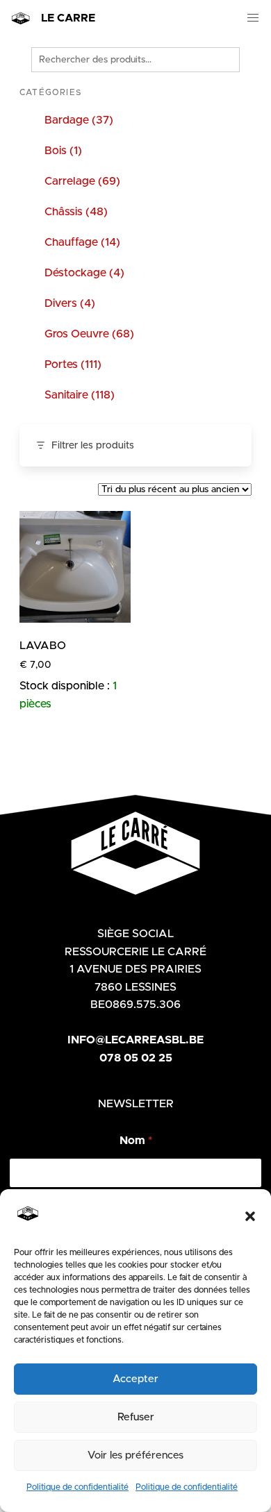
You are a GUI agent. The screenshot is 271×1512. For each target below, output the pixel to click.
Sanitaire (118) (79, 395)
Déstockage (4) (84, 272)
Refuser (135, 1417)
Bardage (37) (78, 120)
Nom (136, 1140)
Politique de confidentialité (77, 1487)
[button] (250, 1216)
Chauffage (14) (82, 242)
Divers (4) (69, 303)
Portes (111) (72, 364)
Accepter (135, 1379)
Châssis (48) (76, 211)
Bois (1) (63, 150)
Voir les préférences (135, 1455)
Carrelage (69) (82, 181)
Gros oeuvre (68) (89, 333)
